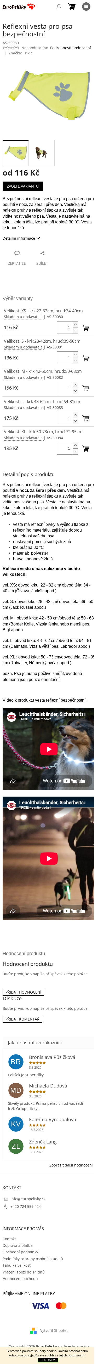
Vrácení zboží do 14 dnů (24, 1272)
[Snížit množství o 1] (75, 331)
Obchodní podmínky (20, 1251)
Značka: (21, 52)
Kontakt (9, 1238)
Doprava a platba (18, 1245)
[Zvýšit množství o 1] (75, 325)
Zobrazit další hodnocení (71, 1165)
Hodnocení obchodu (20, 1278)
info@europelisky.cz (27, 1198)
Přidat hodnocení (23, 992)
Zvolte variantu (23, 186)
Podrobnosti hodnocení (70, 47)
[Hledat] (59, 6)
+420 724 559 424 (25, 1206)
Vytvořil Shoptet (54, 1330)
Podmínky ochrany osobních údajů (33, 1258)
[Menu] (86, 6)
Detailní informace (19, 238)
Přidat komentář (22, 1019)
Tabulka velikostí (17, 1265)
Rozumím (48, 1360)
